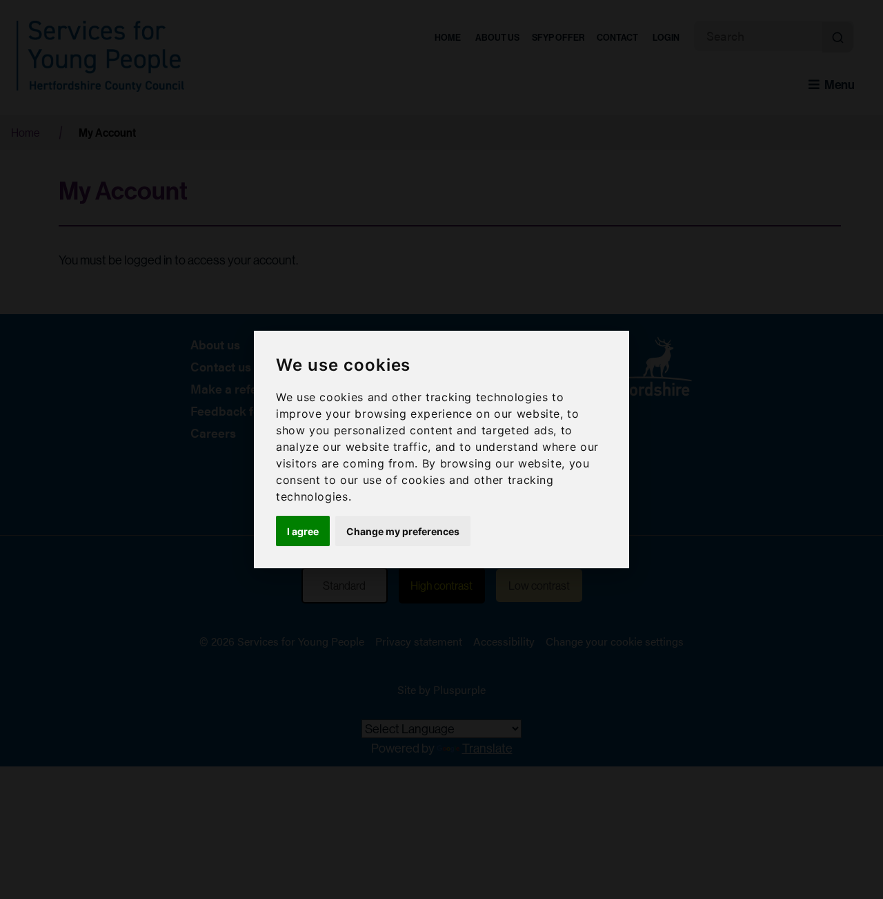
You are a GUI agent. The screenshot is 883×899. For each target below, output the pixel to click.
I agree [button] (303, 531)
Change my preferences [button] (402, 531)
